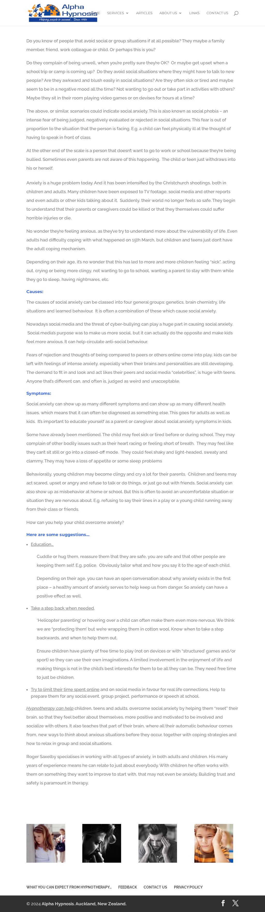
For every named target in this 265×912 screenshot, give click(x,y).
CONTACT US (217, 13)
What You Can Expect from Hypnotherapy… (69, 887)
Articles (144, 13)
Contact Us (155, 887)
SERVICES (115, 13)
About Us (168, 13)
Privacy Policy (188, 887)
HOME (94, 13)
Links (194, 13)
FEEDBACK (127, 887)
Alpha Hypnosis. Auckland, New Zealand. (84, 903)
